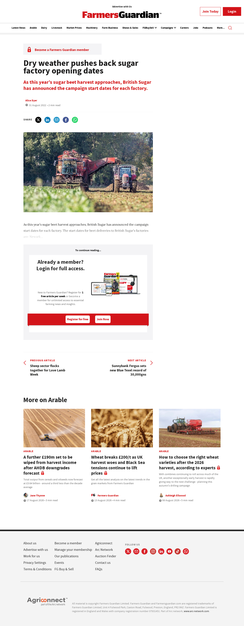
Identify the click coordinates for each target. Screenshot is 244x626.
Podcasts (208, 27)
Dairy (44, 27)
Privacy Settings (34, 563)
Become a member (68, 543)
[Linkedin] (161, 551)
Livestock (56, 27)
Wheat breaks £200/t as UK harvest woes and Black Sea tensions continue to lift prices (118, 465)
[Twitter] (128, 551)
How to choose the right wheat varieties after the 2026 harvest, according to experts (189, 462)
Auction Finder (105, 556)
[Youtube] (169, 551)
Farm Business (110, 27)
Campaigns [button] (167, 27)
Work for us (31, 556)
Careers (184, 27)
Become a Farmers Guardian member (62, 50)
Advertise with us (35, 550)
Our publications (67, 556)
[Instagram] (153, 551)
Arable (33, 27)
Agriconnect (103, 543)
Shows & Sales (130, 27)
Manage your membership (73, 550)
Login (232, 11)
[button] (230, 28)
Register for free (77, 319)
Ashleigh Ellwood (175, 495)
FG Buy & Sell (64, 569)
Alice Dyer (31, 100)
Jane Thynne (37, 495)
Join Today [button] (210, 11)
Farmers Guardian (108, 495)
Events (59, 563)
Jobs (195, 27)
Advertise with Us (122, 6)
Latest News (18, 27)
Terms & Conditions (37, 569)
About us (29, 543)
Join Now (103, 319)
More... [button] (221, 27)
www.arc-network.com (196, 611)
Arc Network (104, 550)
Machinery (92, 27)
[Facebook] (144, 551)
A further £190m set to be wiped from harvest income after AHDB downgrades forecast (49, 465)
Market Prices (74, 27)
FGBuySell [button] (148, 27)
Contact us (103, 563)
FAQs (98, 569)
